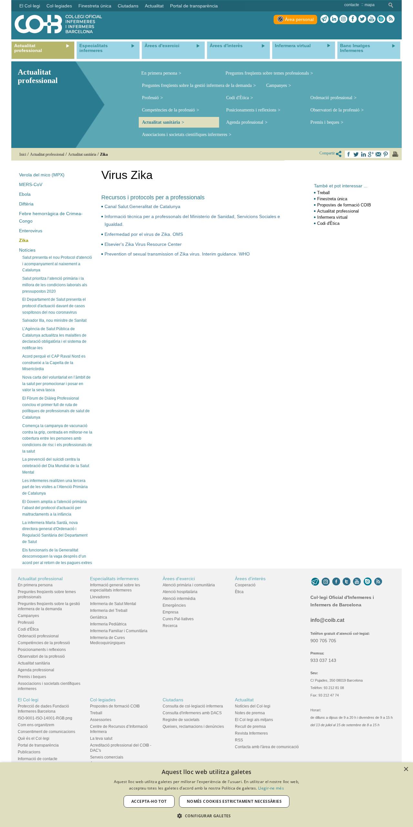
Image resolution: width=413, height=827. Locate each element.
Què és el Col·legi (33, 738)
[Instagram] (326, 581)
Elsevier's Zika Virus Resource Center (143, 244)
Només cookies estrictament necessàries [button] (234, 801)
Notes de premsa (250, 713)
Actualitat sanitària (161, 122)
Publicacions (29, 752)
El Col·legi (28, 699)
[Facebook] (353, 19)
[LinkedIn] (334, 19)
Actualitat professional (338, 211)
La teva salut (101, 738)
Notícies (27, 250)
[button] (206, 815)
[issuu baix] (367, 581)
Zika (23, 240)
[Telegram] (324, 19)
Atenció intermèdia (179, 598)
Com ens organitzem (36, 725)
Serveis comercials (106, 757)
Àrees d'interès (250, 578)
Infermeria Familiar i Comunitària (118, 631)
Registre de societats (181, 719)
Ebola (25, 194)
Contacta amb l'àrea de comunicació (267, 747)
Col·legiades (103, 699)
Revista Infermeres (251, 733)
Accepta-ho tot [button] (149, 801)
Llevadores (100, 597)
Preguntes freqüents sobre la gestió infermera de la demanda (197, 85)
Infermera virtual (332, 217)
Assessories (100, 719)
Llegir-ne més (271, 788)
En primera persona (159, 73)
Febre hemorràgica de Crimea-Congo (51, 217)
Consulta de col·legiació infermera (193, 706)
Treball (323, 192)
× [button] (405, 769)
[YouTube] (357, 581)
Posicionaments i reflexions (251, 110)
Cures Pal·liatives (178, 619)
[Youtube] (372, 19)
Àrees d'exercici (179, 578)
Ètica (239, 592)
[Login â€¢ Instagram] (343, 19)
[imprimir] (395, 154)
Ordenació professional (331, 97)
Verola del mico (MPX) (42, 174)
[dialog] (206, 794)
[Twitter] (362, 19)
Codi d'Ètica (237, 97)
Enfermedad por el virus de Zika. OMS (144, 234)
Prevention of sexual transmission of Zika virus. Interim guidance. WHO (177, 253)
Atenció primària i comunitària (189, 585)
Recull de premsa (250, 726)
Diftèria (26, 203)
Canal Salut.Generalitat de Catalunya (142, 206)
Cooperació (245, 585)
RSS (239, 740)
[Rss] (391, 19)
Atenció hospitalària (180, 592)
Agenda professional (244, 122)
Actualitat (244, 699)
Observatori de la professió (334, 110)
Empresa (170, 612)
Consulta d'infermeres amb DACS (192, 713)
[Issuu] (381, 19)
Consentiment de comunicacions (46, 731)
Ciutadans (173, 699)
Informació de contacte (37, 759)
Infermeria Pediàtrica (108, 624)
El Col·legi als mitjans (254, 719)
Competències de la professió (168, 110)
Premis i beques (324, 122)
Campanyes (276, 85)
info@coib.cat (327, 620)
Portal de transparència (38, 745)
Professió (150, 97)
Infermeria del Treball (108, 610)
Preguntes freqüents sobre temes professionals (267, 73)
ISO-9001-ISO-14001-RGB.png (45, 718)
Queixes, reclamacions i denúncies (193, 726)
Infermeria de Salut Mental (113, 604)
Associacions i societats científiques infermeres (184, 134)
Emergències (174, 605)
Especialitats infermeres (114, 578)
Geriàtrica (98, 617)
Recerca (170, 625)
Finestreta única (332, 198)
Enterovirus (30, 230)
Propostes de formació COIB (344, 205)
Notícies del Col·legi (252, 706)
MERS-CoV (30, 184)
